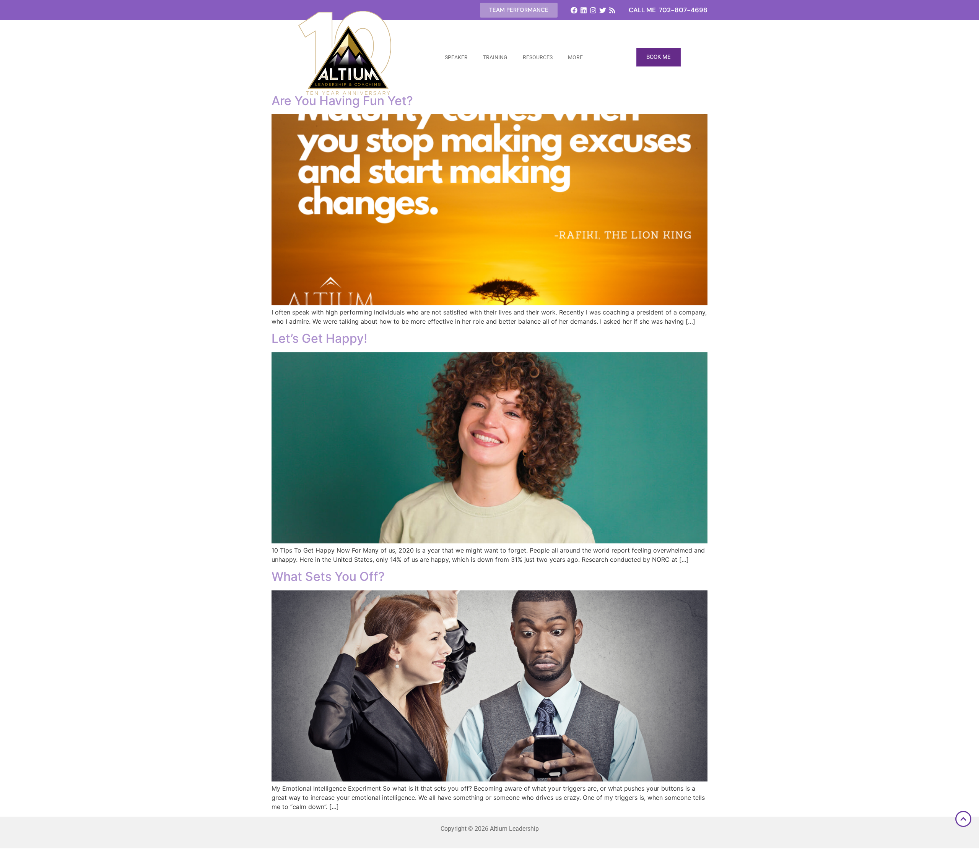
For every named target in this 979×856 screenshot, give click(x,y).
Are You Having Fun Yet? (342, 100)
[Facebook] (574, 10)
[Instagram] (593, 10)
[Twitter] (603, 10)
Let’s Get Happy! (319, 338)
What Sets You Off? (328, 576)
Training (495, 57)
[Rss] (612, 10)
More (575, 57)
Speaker (456, 57)
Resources (538, 57)
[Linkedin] (583, 10)
